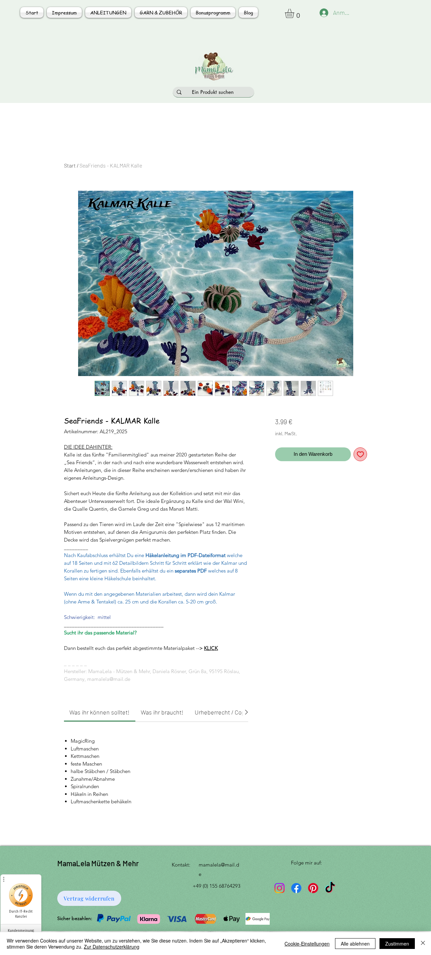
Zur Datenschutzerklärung (111, 946)
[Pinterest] (313, 888)
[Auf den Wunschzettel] (360, 454)
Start (70, 165)
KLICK (211, 648)
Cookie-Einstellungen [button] (307, 943)
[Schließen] (423, 944)
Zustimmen (397, 943)
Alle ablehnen (355, 943)
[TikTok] (330, 888)
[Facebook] (296, 888)
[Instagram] (279, 888)
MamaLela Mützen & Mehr (98, 863)
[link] (99, 712)
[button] (295, 13)
